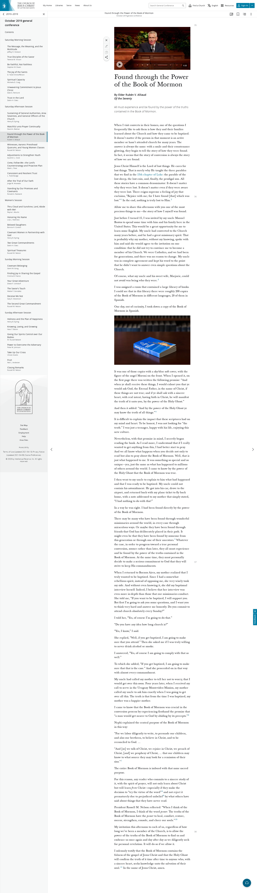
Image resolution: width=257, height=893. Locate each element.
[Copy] (106, 52)
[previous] (52, 449)
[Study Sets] (231, 14)
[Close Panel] (43, 14)
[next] (253, 449)
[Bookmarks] (238, 14)
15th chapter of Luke (150, 174)
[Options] (251, 14)
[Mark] (106, 46)
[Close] (106, 40)
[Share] (106, 57)
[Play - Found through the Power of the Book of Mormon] (120, 64)
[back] (3, 14)
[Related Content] (244, 14)
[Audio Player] (247, 883)
